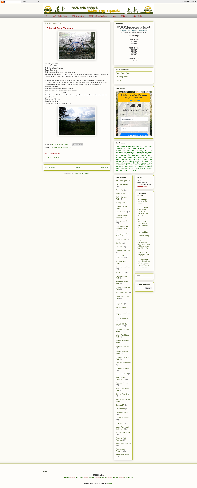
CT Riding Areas (122, 77)
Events (113, 16)
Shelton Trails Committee (142, 208)
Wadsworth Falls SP (123, 432)
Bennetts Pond (121, 193)
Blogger (109, 483)
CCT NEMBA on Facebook (98, 16)
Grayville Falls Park (123, 267)
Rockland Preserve (123, 383)
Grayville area (121, 272)
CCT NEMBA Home (60, 16)
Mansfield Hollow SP (123, 318)
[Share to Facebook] (80, 144)
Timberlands (120, 409)
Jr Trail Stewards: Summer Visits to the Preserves (143, 265)
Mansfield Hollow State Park (122, 325)
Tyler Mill (119, 423)
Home (77, 167)
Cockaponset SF (122, 221)
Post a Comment (53, 157)
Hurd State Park (121, 293)
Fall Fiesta (119, 247)
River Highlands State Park (121, 378)
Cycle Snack (142, 199)
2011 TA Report (55, 147)
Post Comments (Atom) (81, 173)
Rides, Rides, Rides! (123, 73)
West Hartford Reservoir (121, 439)
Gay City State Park (123, 250)
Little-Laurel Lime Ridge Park (122, 303)
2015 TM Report (122, 184)
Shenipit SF (120, 405)
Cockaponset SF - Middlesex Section (122, 227)
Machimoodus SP (122, 307)
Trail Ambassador (122, 412)
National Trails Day (122, 346)
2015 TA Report (121, 181)
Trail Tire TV (142, 253)
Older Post (104, 167)
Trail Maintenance (122, 418)
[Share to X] (78, 144)
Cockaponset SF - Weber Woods (122, 235)
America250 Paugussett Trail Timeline (142, 213)
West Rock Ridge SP (123, 444)
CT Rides (124, 16)
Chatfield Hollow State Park (121, 216)
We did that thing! (143, 236)
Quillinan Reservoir (123, 368)
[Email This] (73, 144)
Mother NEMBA (137, 16)
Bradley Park (120, 203)
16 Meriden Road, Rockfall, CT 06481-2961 (134, 30)
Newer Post (50, 167)
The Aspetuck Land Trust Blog (143, 260)
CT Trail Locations (78, 16)
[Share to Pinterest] (82, 144)
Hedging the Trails (143, 254)
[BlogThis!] (76, 144)
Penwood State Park (123, 363)
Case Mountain (66, 147)
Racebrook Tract (122, 374)
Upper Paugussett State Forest (122, 428)
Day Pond (119, 243)
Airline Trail (120, 190)
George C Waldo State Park (122, 257)
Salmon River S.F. (122, 394)
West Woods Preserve (120, 450)
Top (47, 16)
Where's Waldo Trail (123, 455)
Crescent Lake (121, 239)
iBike (139, 240)
